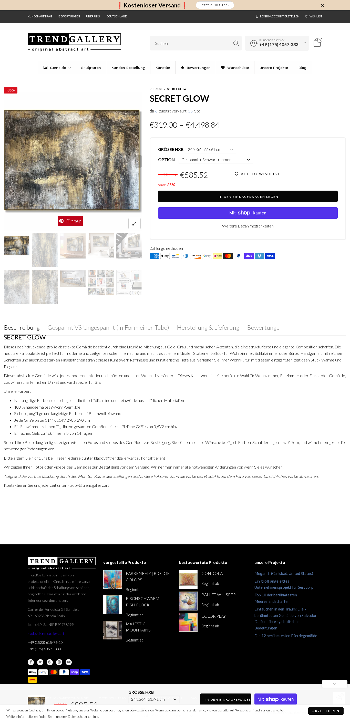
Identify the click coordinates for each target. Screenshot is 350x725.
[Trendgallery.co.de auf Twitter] (40, 662)
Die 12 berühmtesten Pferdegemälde (285, 635)
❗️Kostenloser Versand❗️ (152, 5)
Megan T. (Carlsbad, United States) (283, 573)
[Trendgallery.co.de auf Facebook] (31, 662)
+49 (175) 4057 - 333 (44, 649)
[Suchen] (236, 43)
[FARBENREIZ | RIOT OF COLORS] (112, 579)
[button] (7, 161)
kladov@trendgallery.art (46, 633)
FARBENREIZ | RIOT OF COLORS (148, 576)
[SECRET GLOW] (73, 161)
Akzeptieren (325, 711)
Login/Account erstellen (279, 16)
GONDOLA (212, 573)
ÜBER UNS (93, 16)
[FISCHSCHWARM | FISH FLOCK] (112, 604)
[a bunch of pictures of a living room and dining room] (101, 282)
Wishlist (316, 16)
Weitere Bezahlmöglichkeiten (248, 225)
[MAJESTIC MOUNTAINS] (112, 630)
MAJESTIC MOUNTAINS (138, 627)
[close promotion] (322, 5)
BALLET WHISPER (218, 594)
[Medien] (134, 223)
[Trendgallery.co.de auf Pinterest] (50, 662)
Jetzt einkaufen (215, 5)
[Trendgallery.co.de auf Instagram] (59, 662)
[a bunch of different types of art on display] (129, 282)
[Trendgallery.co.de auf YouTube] (69, 662)
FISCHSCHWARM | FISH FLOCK (143, 601)
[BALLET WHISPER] (188, 601)
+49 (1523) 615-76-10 (45, 642)
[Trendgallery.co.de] (74, 42)
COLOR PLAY (213, 616)
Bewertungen (69, 16)
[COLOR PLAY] (188, 622)
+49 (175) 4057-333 (278, 44)
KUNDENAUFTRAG (40, 16)
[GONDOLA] (188, 579)
